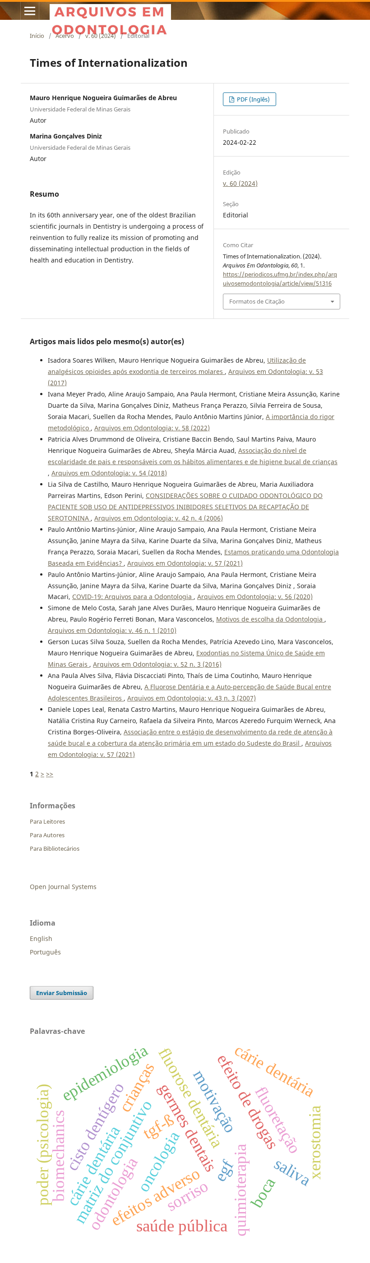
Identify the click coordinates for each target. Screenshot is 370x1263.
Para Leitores (47, 821)
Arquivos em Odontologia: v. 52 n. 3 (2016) (157, 664)
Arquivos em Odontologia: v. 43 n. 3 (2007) (191, 698)
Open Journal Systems (63, 886)
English (41, 938)
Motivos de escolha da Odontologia (270, 619)
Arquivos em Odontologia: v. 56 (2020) (255, 596)
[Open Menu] (30, 11)
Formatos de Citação (257, 301)
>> (49, 774)
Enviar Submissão (61, 993)
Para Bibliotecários (54, 848)
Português (45, 952)
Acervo (65, 36)
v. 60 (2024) (100, 36)
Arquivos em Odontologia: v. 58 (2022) (152, 428)
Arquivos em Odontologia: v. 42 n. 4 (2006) (158, 518)
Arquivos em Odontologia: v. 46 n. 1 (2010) (112, 630)
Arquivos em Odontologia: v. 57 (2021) (185, 563)
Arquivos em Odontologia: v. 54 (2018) (109, 473)
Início (37, 36)
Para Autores (47, 835)
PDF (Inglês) (253, 99)
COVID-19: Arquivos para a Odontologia (133, 596)
